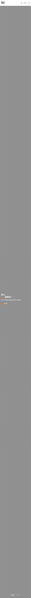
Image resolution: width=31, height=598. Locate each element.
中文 (25, 2)
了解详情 (5, 303)
